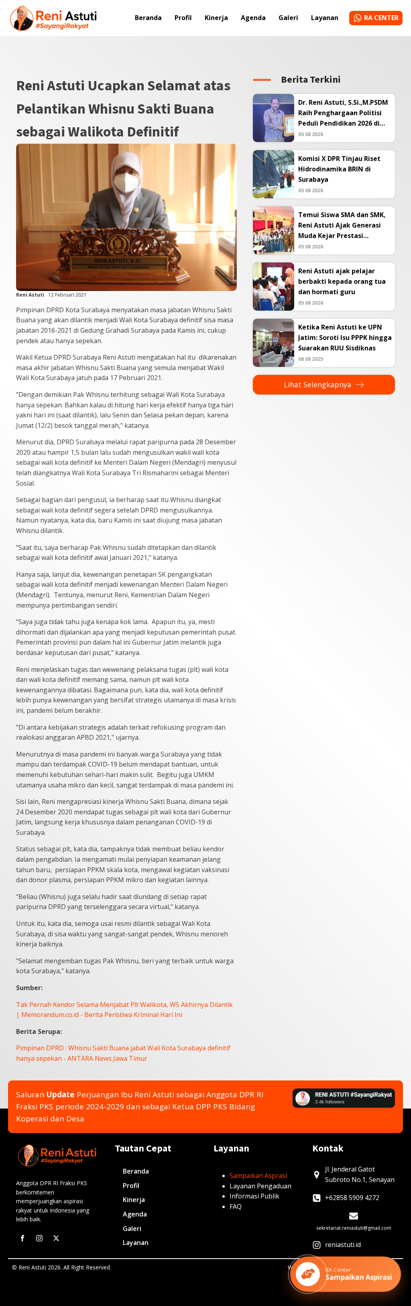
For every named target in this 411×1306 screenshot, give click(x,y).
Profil (183, 17)
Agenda (253, 17)
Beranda (148, 17)
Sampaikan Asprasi (258, 1175)
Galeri (288, 17)
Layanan (324, 17)
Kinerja (216, 17)
